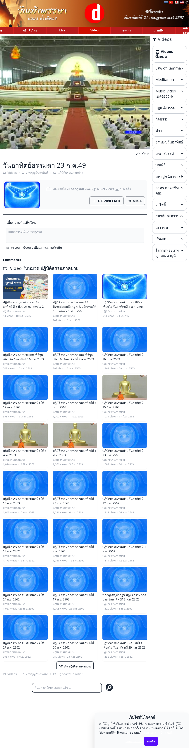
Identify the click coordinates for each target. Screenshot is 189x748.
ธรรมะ (126, 30)
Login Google (24, 248)
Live (62, 30)
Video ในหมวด (43, 268)
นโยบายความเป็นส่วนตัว (157, 732)
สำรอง (145, 153)
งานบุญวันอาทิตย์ (37, 173)
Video (94, 30)
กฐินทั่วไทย (30, 30)
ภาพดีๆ (159, 30)
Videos (12, 173)
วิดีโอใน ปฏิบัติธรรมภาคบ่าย (75, 666)
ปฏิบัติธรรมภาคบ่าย (70, 173)
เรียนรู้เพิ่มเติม (134, 741)
